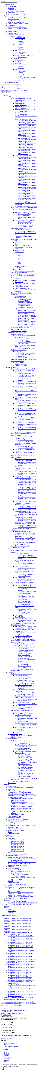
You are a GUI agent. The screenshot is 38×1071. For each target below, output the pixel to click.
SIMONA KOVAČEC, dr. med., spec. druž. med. (15, 1010)
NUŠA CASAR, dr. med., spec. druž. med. (13, 1013)
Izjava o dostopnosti (6, 1038)
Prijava (3, 87)
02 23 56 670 (7, 1015)
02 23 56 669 (7, 1011)
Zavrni (2, 1069)
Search (19, 1)
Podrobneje (15, 1066)
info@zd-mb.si (10, 1027)
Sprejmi (3, 1068)
